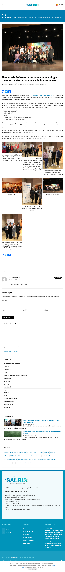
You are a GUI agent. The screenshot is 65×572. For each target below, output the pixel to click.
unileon (31, 463)
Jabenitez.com (14, 557)
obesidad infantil (46, 456)
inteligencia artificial (15, 456)
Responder (58, 277)
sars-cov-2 (54, 459)
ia (54, 452)
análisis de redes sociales (16, 452)
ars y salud (29, 452)
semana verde (8, 463)
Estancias (7, 381)
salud (48, 459)
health (51, 452)
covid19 (35, 452)
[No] (63, 566)
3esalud (6, 452)
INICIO (25, 528)
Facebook (8, 533)
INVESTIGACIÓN (27, 537)
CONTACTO (26, 543)
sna (14, 463)
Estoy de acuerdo (32, 569)
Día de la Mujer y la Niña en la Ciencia (15, 375)
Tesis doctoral (8, 404)
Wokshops (7, 407)
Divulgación (7, 378)
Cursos (6, 372)
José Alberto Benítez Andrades (26, 84)
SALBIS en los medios (10, 398)
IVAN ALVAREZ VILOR (14, 277)
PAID (5, 395)
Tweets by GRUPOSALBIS (11, 351)
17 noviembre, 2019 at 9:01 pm (15, 279)
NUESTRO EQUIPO (28, 531)
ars (25, 452)
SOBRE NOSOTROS (28, 540)
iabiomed (7, 456)
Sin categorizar (9, 401)
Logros (6, 390)
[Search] (62, 5)
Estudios (46, 452)
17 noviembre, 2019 (7, 84)
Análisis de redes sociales (12, 363)
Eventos (6, 384)
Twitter (7, 529)
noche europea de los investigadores (31, 456)
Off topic (6, 393)
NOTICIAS (26, 534)
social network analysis (22, 463)
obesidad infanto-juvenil (11, 459)
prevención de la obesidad (39, 459)
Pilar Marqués (33, 95)
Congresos (43, 84)
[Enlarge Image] (32, 47)
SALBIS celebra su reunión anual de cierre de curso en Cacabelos (53, 545)
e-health (41, 452)
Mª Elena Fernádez (46, 95)
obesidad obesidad (23, 459)
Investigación (8, 387)
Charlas (37, 84)
